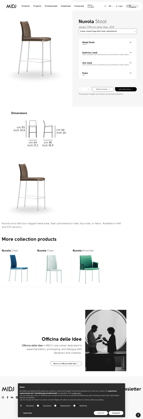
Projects (37, 6)
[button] (138, 415)
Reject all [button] (100, 413)
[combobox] (108, 31)
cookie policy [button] (76, 393)
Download (65, 6)
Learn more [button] (27, 413)
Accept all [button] (116, 413)
